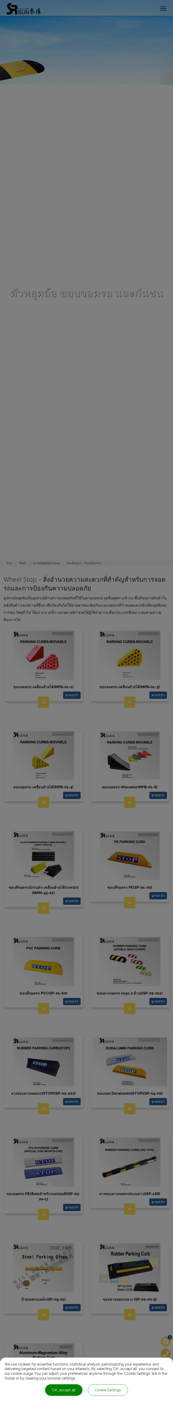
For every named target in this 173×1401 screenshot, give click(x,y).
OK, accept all (63, 1390)
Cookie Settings (108, 1390)
